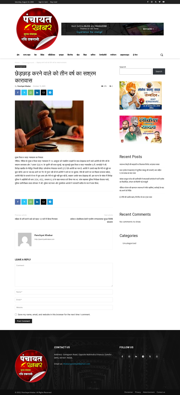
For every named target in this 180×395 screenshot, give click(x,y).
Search (123, 67)
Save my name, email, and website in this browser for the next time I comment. (54, 314)
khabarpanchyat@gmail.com (76, 363)
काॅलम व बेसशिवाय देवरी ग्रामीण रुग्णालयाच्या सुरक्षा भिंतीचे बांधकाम (91, 220)
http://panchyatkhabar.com (44, 239)
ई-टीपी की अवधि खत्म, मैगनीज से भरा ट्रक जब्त (136, 197)
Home (17, 62)
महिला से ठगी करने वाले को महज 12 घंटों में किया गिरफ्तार (36, 219)
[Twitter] (155, 2)
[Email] (43, 92)
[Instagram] (151, 2)
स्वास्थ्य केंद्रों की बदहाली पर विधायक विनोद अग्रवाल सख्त (139, 164)
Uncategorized (28, 62)
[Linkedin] (37, 92)
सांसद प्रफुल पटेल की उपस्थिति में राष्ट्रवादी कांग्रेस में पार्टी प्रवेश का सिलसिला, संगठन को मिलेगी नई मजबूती (142, 180)
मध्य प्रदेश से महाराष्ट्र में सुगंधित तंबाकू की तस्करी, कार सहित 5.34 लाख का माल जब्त (140, 171)
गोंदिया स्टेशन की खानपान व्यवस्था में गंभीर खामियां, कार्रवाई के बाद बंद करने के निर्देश (142, 189)
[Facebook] (147, 2)
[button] (161, 54)
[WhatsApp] (30, 92)
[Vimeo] (159, 2)
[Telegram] (50, 92)
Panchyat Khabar (24, 86)
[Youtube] (163, 2)
